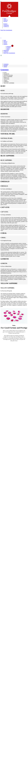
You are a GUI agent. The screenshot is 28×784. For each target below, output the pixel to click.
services (5, 42)
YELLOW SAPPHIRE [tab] (8, 83)
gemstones (8, 46)
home (4, 40)
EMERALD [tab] (6, 77)
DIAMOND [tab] (6, 74)
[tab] (15, 64)
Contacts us (6, 26)
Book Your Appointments (6, 30)
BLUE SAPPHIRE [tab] (7, 76)
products (5, 44)
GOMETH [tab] (5, 81)
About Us (5, 20)
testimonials (6, 50)
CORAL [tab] (5, 80)
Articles (5, 66)
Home (4, 18)
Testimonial (6, 25)
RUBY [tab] (5, 72)
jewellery (8, 47)
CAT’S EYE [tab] (6, 79)
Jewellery (5, 65)
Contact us (5, 51)
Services (5, 21)
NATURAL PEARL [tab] (8, 75)
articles (7, 49)
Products (5, 23)
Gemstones (5, 64)
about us (5, 41)
